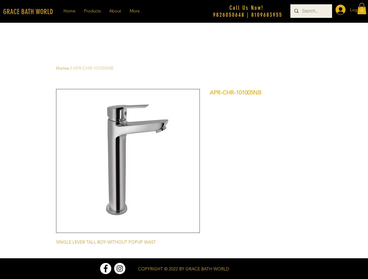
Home (62, 68)
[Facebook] (105, 268)
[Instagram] (119, 268)
